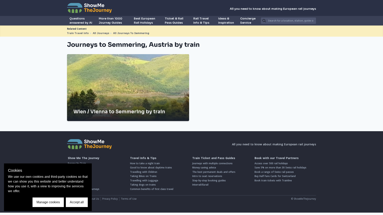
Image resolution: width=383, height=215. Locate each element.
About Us (93, 198)
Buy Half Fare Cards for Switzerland (275, 176)
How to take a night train (145, 163)
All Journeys (101, 33)
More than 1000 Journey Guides (110, 20)
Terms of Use (129, 198)
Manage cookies (48, 202)
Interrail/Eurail (200, 184)
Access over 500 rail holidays (271, 163)
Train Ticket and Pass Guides (213, 158)
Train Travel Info (78, 33)
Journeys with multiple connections (212, 163)
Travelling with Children (143, 172)
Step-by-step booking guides (209, 180)
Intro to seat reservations (207, 176)
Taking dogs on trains (143, 184)
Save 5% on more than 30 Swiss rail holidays (280, 167)
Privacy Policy (110, 198)
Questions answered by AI (80, 20)
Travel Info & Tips (143, 158)
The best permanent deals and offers (213, 172)
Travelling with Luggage (144, 180)
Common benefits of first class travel (151, 189)
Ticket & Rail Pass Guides (174, 20)
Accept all (77, 202)
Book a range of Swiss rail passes (274, 172)
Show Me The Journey (83, 158)
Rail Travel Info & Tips (201, 20)
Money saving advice (204, 167)
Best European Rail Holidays (144, 20)
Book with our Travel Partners (277, 158)
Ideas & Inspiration (226, 20)
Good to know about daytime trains (151, 167)
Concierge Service (248, 20)
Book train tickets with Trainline (273, 180)
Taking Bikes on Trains (143, 176)
